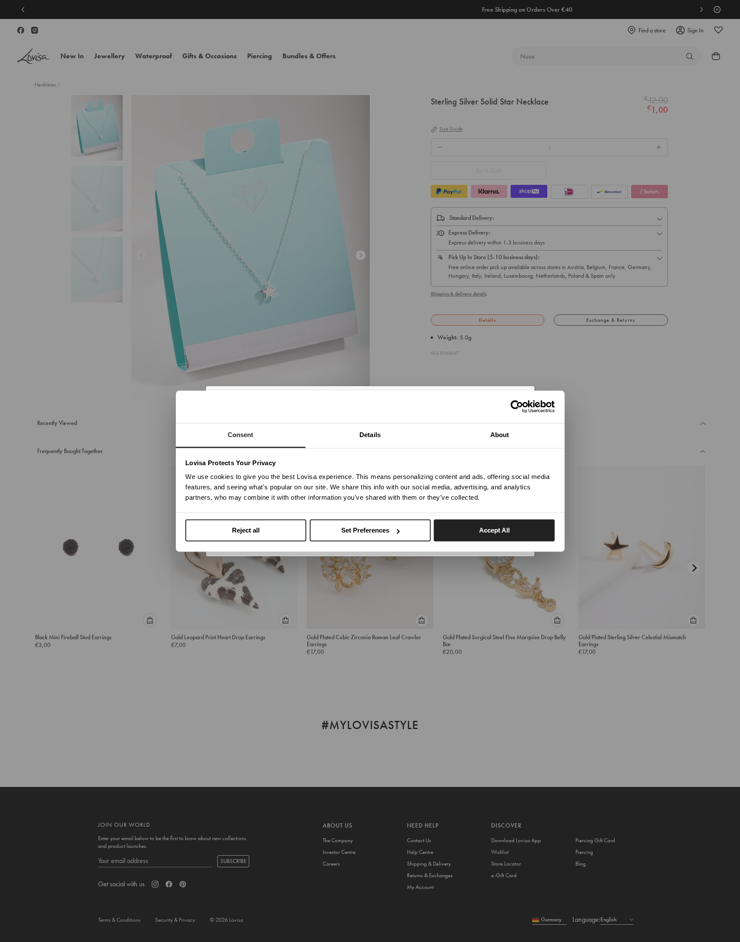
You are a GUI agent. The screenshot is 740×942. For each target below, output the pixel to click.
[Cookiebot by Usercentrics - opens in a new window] (517, 406)
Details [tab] (370, 434)
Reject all (246, 530)
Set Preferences (365, 530)
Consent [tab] (241, 434)
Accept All (494, 530)
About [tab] (499, 434)
